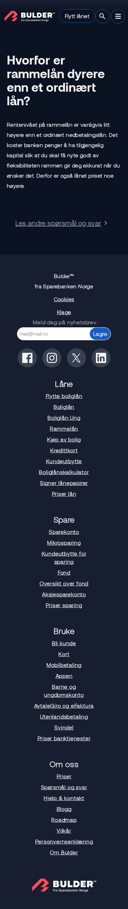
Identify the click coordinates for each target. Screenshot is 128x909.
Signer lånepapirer (64, 482)
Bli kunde (64, 643)
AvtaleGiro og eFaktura (64, 705)
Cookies (64, 299)
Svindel (64, 727)
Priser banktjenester (64, 738)
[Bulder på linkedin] (101, 357)
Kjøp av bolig (64, 439)
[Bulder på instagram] (51, 357)
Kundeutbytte (64, 461)
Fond (64, 572)
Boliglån (64, 406)
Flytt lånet (77, 16)
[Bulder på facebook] (27, 357)
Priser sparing (64, 605)
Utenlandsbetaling (64, 716)
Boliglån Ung (64, 417)
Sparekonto (64, 531)
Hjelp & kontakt (64, 798)
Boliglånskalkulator (64, 472)
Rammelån (64, 428)
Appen (64, 675)
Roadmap (64, 819)
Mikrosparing (64, 542)
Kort (63, 654)
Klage (64, 312)
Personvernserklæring (64, 841)
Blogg (64, 808)
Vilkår (64, 830)
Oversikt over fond (64, 583)
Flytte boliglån (64, 396)
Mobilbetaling (64, 664)
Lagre (100, 333)
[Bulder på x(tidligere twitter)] (76, 357)
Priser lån (64, 493)
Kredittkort (64, 450)
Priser (64, 776)
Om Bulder (64, 852)
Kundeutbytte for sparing (64, 557)
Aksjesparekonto (64, 594)
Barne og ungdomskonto (64, 690)
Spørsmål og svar (64, 787)
